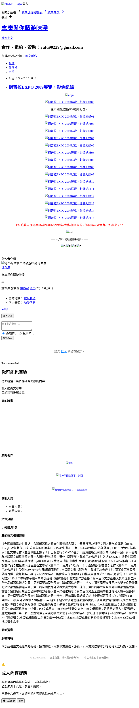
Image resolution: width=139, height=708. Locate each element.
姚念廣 (5, 267)
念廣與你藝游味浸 (24, 28)
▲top (4, 309)
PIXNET (42, 657)
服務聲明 (104, 657)
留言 (32, 288)
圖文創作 (31, 56)
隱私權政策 (90, 657)
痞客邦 (24, 288)
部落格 (13, 67)
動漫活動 (29, 302)
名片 (11, 71)
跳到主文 (7, 38)
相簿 (11, 63)
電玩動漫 (29, 298)
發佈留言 (7, 338)
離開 (20, 701)
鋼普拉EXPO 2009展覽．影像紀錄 (41, 87)
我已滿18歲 (9, 701)
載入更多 (7, 316)
